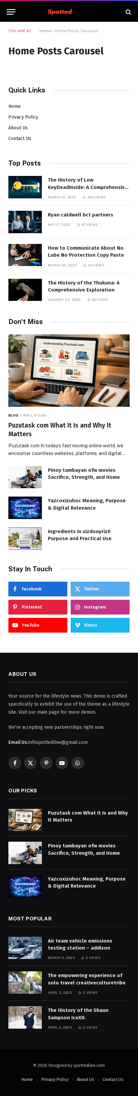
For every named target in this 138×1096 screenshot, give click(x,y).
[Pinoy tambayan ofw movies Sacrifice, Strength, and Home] (25, 477)
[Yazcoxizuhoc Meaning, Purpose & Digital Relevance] (25, 508)
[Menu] (11, 11)
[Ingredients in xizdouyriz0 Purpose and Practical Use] (25, 538)
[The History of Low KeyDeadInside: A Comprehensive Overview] (25, 187)
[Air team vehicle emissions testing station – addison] (25, 948)
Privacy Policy (23, 117)
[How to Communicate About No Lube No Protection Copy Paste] (25, 255)
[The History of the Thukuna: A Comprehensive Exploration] (25, 290)
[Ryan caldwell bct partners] (25, 222)
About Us (18, 128)
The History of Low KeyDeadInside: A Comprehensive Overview (88, 187)
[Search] (127, 11)
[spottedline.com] (69, 12)
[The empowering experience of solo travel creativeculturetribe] (25, 982)
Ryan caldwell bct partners (80, 215)
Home (45, 30)
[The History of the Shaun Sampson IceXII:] (25, 1017)
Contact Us (19, 138)
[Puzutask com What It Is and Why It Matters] (69, 370)
